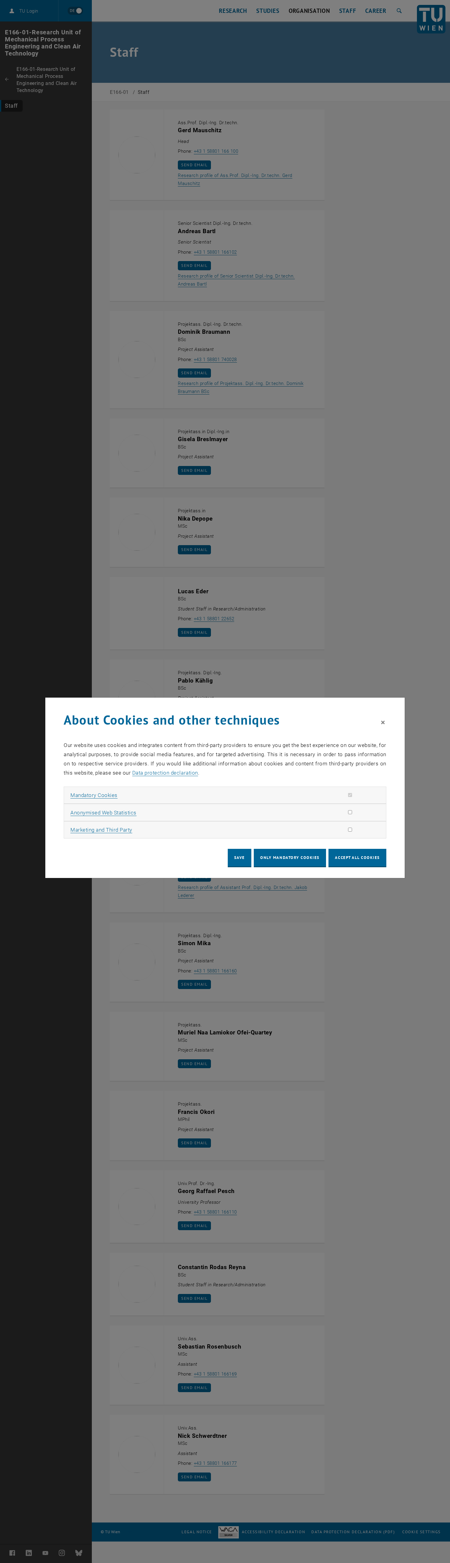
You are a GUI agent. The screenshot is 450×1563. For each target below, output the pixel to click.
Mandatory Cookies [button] (94, 795)
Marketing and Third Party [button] (101, 830)
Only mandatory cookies (290, 857)
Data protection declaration (165, 773)
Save (239, 857)
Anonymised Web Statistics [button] (103, 813)
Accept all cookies (357, 857)
